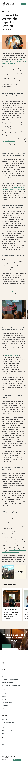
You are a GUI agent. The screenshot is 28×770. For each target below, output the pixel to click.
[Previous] (22, 321)
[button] (6, 646)
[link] (9, 4)
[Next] (25, 321)
